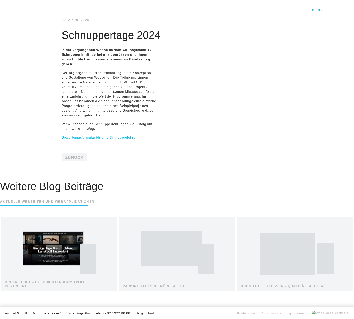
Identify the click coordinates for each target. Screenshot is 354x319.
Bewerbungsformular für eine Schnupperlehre (99, 137)
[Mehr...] (59, 285)
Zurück (74, 157)
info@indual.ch (146, 313)
